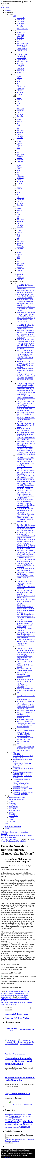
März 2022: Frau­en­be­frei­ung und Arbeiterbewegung (26, 569)
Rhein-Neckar (10, 1124)
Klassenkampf (12, 1121)
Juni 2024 (20, 67)
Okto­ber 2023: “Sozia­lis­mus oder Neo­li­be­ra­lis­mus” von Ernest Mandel (26, 472)
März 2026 (20, 21)
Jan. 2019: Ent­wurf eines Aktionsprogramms (24, 726)
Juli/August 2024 (22, 61)
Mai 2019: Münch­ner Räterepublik (23, 717)
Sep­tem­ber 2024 (22, 59)
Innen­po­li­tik (12, 805)
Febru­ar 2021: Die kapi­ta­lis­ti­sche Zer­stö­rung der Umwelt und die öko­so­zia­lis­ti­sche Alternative (26, 635)
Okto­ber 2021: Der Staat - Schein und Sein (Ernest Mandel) (25, 592)
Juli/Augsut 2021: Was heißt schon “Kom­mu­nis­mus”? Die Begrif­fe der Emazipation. (26, 602)
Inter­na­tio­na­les (13, 807)
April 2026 (20, 23)
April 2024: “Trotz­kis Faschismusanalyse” (23, 429)
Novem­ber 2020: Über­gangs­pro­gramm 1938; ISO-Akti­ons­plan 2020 (25, 657)
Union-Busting (8, 1127)
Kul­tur (11, 812)
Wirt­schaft (12, 821)
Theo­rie (11, 817)
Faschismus (28, 1114)
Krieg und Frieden (14, 810)
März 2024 (20, 69)
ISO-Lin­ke (12, 808)
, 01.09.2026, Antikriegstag (22, 1104)
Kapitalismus (17, 1119)
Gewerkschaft (23, 1116)
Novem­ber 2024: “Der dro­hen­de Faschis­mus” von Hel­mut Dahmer (26, 397)
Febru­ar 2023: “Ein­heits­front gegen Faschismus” (26, 515)
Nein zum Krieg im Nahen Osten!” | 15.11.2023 (21, 784)
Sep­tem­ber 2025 (22, 45)
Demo (23, 1114)
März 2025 (20, 36)
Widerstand (24, 1126)
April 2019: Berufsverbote (25, 719)
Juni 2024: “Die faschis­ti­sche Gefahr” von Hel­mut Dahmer (26, 419)
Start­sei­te (7, 10)
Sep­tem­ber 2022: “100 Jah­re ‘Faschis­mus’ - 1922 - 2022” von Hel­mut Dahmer (26, 546)
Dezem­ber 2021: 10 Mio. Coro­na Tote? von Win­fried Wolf (25, 583)
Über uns (8, 825)
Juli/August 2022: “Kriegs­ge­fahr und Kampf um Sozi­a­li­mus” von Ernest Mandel (26, 552)
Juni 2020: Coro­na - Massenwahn (23, 673)
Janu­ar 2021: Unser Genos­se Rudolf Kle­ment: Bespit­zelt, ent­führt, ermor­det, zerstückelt (26, 642)
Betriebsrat (19, 1114)
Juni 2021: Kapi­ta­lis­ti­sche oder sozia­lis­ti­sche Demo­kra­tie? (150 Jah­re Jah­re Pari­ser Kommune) (26, 609)
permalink (23, 997)
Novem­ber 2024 (22, 56)
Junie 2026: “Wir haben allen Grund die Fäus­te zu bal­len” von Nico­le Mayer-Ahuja (26, 314)
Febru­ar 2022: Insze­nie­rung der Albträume (25, 573)
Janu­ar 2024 (20, 72)
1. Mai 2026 (16, 754)
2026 (14, 16)
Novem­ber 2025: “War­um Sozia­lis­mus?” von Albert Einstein (25, 370)
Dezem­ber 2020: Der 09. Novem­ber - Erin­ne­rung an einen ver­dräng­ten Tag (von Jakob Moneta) (25, 651)
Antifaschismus (9, 1114)
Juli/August (20, 109)
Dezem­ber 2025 (22, 50)
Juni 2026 (20, 27)
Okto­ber (19, 90)
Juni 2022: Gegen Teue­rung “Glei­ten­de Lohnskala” (25, 557)
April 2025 (20, 38)
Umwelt (11, 819)
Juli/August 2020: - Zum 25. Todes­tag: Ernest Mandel (26, 669)
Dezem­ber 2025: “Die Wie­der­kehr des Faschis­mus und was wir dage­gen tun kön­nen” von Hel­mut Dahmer (26, 376)
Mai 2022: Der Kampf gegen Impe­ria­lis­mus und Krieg (26, 560)
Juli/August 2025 (22, 43)
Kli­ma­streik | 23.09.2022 (20, 790)
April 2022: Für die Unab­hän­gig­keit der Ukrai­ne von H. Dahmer (25, 565)
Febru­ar (19, 78)
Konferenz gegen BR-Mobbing (11, 995)
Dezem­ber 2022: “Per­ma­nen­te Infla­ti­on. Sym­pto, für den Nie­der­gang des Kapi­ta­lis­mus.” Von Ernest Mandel (26, 527)
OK (9, 1010)
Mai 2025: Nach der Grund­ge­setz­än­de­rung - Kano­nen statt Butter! (25, 347)
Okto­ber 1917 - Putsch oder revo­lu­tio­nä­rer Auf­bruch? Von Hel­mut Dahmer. (25, 748)
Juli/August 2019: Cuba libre (26, 710)
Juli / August (21, 87)
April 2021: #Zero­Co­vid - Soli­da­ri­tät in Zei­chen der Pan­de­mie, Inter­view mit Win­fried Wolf (25, 624)
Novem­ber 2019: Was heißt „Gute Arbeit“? (25, 702)
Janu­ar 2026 (20, 18)
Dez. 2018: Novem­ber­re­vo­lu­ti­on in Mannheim (25, 731)
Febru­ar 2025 (21, 34)
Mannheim (28, 1121)
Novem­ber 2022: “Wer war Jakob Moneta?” (25, 533)
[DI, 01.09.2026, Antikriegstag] (11, 1104)
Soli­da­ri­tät (12, 814)
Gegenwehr (14, 1116)
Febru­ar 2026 (21, 19)
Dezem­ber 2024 (22, 54)
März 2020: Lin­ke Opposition (22, 686)
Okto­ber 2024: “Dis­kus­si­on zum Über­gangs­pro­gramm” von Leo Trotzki (25, 403)
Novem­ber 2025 (22, 49)
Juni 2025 (20, 41)
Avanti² (31, 839)
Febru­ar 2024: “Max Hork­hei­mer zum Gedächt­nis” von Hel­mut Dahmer (26, 443)
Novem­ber (20, 92)
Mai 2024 (20, 63)
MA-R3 (5, 839)
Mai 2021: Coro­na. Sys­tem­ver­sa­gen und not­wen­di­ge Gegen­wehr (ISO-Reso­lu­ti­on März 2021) (26, 616)
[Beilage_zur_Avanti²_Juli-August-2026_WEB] (26, 1044)
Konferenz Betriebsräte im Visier (17, 993)
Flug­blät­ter (12, 752)
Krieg (20, 1121)
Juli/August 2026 (22, 29)
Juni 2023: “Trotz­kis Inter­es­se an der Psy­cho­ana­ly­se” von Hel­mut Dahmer (26, 486)
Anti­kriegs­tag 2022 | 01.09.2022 (23, 792)
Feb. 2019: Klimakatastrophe (26, 723)
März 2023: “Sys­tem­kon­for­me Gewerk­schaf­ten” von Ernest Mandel (25, 510)
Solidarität (20, 1124)
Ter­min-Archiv (13, 816)
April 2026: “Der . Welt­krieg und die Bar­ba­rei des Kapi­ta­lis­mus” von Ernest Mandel (25, 302)
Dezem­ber (20, 94)
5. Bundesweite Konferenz (14, 991)
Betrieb (15, 1114)
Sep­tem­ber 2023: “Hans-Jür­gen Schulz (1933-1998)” (26, 477)
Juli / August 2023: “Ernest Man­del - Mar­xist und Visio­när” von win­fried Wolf (26, 481)
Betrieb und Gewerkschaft (17, 799)
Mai (18, 83)
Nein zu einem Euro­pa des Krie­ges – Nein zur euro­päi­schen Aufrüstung (19, 1061)
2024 (14, 381)
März (18, 79)
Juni (18, 85)
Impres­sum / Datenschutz (13, 827)
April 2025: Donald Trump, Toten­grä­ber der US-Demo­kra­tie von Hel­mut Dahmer (25, 341)
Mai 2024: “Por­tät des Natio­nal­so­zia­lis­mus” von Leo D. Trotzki (26, 425)
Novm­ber (20, 159)
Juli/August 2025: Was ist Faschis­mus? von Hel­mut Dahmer (25, 357)
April (18, 81)
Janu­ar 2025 (20, 32)
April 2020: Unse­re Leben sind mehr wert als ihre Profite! (25, 681)
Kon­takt (7, 828)
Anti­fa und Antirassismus (17, 797)
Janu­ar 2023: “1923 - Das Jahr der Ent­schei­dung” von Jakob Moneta (25, 519)
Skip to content (5, 7)
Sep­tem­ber (20, 89)
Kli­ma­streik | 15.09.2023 (20, 787)
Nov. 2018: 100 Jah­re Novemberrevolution (23, 735)
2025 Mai (20, 39)
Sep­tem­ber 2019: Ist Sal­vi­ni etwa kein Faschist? (25, 707)
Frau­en (11, 801)
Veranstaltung (15, 1127)
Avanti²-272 (4, 841)
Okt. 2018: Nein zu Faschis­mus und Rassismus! (26, 738)
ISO (28, 1116)
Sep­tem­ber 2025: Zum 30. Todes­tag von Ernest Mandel (26, 362)
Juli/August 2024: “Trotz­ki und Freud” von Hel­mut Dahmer (25, 414)
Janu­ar (19, 76)
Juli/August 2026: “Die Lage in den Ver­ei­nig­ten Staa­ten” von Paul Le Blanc (26, 319)
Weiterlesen (8, 1157)
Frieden (6, 1116)
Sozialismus (28, 1124)
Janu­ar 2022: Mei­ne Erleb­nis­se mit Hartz (25, 577)
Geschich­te (12, 803)
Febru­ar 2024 (21, 70)
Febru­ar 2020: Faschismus (25, 688)
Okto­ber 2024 (21, 58)
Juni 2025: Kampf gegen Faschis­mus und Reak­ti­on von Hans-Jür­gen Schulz (25, 352)
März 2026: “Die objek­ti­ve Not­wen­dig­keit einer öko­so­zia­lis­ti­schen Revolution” (25, 296)
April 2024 (20, 65)
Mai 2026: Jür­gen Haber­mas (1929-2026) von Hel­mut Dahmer (26, 308)
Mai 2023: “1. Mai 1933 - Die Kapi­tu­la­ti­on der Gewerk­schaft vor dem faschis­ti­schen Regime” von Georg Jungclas (25, 494)
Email (6, 1137)
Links (6, 823)
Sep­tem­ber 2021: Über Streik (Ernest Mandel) (26, 597)
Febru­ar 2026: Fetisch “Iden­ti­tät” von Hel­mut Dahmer (26, 291)
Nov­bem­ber (20, 247)
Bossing (26, 991)
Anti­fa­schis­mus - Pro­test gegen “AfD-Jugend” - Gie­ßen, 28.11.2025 (22, 765)
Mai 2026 (20, 25)
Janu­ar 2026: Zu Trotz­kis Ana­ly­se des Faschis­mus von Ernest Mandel (26, 287)
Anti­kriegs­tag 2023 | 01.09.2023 (23, 788)
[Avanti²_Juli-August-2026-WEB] (11, 1044)
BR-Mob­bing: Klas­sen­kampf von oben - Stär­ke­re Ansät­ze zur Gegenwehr (16, 836)
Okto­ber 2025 (21, 47)
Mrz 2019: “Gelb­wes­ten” (25, 721)
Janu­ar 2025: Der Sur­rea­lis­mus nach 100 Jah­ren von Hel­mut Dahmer (25, 327)
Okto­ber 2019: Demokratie (25, 705)
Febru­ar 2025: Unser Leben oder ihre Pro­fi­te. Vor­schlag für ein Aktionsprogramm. (25, 332)
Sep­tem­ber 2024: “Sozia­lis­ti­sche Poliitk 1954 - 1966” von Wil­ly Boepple (26, 408)
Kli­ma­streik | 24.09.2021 (20, 794)
